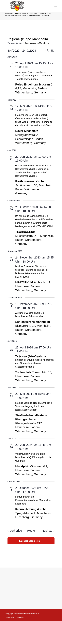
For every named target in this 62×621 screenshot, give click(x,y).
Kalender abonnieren (29, 540)
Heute (31, 530)
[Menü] (55, 5)
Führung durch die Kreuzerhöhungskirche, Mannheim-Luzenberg (32, 500)
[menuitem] (55, 5)
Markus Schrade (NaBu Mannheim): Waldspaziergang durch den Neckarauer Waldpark (33, 406)
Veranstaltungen (14, 43)
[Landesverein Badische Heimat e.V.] (26, 6)
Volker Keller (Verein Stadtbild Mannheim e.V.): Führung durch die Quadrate (33, 457)
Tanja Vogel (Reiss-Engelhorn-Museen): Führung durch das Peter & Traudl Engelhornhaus (33, 75)
